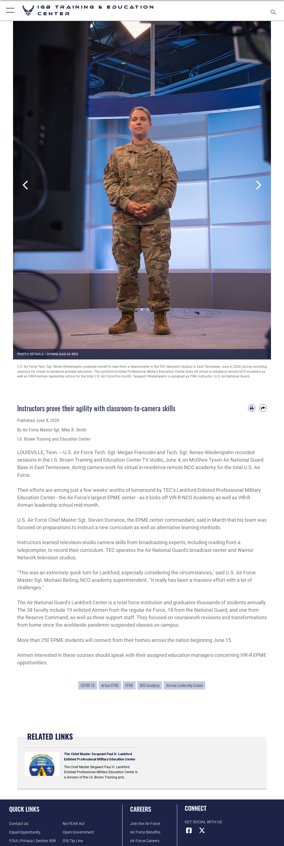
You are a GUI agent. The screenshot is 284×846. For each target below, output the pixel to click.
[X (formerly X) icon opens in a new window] (202, 830)
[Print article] (251, 408)
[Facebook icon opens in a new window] (189, 830)
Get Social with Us (203, 822)
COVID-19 (88, 685)
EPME (129, 685)
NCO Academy (149, 685)
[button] (9, 10)
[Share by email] (263, 408)
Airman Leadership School (184, 685)
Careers (140, 808)
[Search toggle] (274, 10)
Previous (26, 185)
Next (258, 185)
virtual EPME (110, 685)
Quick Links (24, 808)
